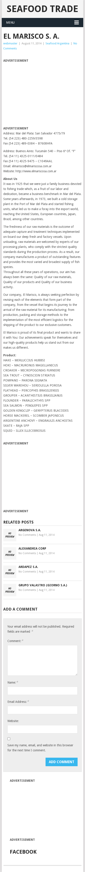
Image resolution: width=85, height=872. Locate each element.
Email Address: (18, 702)
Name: (12, 682)
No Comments (27, 534)
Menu (10, 22)
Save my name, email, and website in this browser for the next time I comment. (40, 747)
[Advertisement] (39, 93)
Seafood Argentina (57, 43)
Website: (13, 721)
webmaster (10, 43)
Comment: (15, 641)
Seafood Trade (42, 8)
